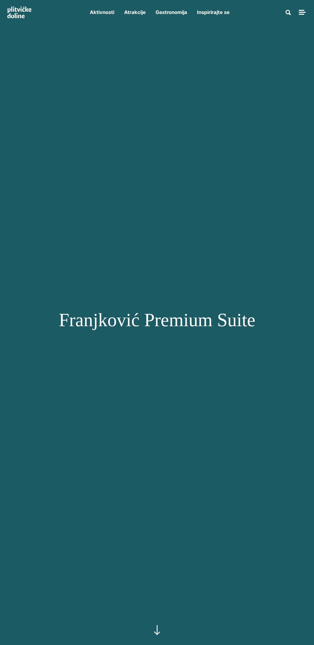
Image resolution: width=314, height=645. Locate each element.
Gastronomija (171, 12)
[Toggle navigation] (301, 12)
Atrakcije (135, 12)
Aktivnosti (102, 12)
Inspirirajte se (213, 12)
